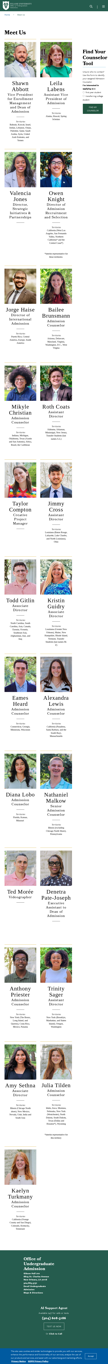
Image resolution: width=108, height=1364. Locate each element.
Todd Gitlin (20, 600)
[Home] (17, 5)
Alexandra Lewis (56, 701)
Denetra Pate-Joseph (56, 895)
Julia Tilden (56, 1085)
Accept (91, 1356)
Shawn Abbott (20, 86)
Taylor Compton (20, 506)
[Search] (91, 7)
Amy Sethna (20, 1085)
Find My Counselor (93, 109)
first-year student (93, 92)
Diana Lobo (20, 794)
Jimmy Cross (56, 506)
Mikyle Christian (20, 409)
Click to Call (55, 1333)
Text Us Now (54, 1326)
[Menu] (103, 6)
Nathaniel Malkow (56, 798)
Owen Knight (56, 196)
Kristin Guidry (56, 603)
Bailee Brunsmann (56, 312)
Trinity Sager (56, 991)
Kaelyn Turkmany (20, 1193)
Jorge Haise (20, 309)
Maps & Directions (33, 1292)
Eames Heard (20, 701)
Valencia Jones (20, 196)
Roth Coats (56, 406)
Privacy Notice (18, 1361)
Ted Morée (20, 892)
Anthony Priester (20, 991)
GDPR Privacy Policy (38, 1361)
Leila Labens (56, 86)
